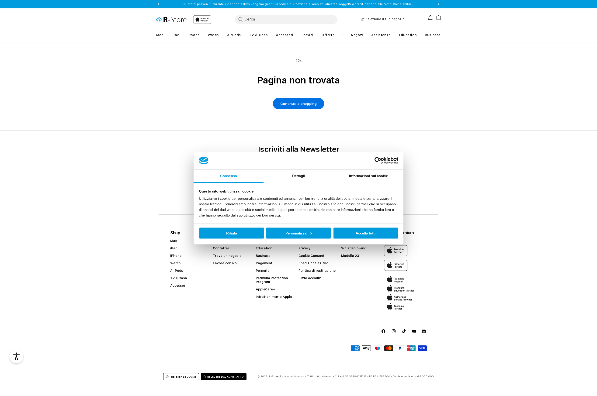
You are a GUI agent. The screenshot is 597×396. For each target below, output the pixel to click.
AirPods (176, 270)
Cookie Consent (311, 256)
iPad (173, 248)
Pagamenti (264, 263)
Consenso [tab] (228, 176)
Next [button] (438, 4)
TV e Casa (178, 278)
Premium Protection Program (272, 280)
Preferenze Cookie (183, 376)
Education (264, 248)
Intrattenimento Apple (274, 297)
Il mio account (310, 278)
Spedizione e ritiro (313, 263)
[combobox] (286, 19)
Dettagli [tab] (298, 176)
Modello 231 (351, 256)
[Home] (171, 19)
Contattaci (222, 248)
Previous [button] (158, 4)
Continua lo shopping (298, 104)
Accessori (178, 285)
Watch (175, 263)
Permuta (263, 270)
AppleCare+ (265, 289)
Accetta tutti (365, 233)
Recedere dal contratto (225, 376)
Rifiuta (231, 233)
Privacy (304, 248)
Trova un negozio (227, 256)
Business (263, 256)
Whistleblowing (353, 248)
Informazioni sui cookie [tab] (368, 176)
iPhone (175, 256)
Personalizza (295, 233)
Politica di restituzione (317, 270)
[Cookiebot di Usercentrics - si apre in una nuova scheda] (378, 160)
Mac (173, 241)
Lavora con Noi (225, 263)
